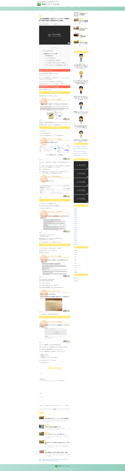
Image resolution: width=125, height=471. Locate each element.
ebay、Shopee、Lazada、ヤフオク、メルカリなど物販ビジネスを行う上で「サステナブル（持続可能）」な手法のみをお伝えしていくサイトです (62, 468)
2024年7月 (75, 208)
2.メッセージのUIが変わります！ (50, 58)
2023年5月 (75, 213)
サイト (41, 401)
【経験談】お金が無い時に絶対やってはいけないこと (50, 460)
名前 (41, 393)
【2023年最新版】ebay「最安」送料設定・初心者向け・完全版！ (56, 452)
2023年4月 (75, 215)
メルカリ (64, 7)
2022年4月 (75, 227)
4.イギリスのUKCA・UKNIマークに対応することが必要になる (55, 62)
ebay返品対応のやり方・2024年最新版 (80, 146)
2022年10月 (75, 223)
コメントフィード (76, 279)
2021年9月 (75, 238)
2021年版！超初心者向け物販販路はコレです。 (53, 426)
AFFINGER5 (70, 469)
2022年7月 (75, 225)
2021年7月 (75, 242)
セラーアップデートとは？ (47, 50)
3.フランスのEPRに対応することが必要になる (52, 60)
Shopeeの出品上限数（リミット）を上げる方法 (83, 43)
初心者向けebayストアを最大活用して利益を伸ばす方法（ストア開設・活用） (55, 459)
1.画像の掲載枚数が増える (49, 55)
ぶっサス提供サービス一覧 (56, 9)
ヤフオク (40, 9)
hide (57, 47)
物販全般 (72, 7)
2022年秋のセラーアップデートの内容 (49, 53)
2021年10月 (75, 236)
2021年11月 (75, 234)
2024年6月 (75, 210)
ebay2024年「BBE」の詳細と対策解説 (80, 151)
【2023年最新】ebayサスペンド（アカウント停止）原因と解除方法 (57, 418)
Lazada (56, 7)
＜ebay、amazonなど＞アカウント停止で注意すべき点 (54, 434)
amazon (79, 7)
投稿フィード (76, 278)
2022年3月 (75, 229)
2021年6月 (75, 244)
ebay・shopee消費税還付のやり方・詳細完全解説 (83, 21)
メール (41, 397)
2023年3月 (75, 217)
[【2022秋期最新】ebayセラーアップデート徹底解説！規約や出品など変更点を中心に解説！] (56, 368)
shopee (48, 7)
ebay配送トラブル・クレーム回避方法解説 (80, 153)
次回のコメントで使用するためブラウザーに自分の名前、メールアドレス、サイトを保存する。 (54, 406)
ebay (40, 7)
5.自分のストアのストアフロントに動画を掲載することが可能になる (56, 65)
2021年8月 (75, 240)
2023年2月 (75, 219)
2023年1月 (75, 221)
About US (48, 9)
